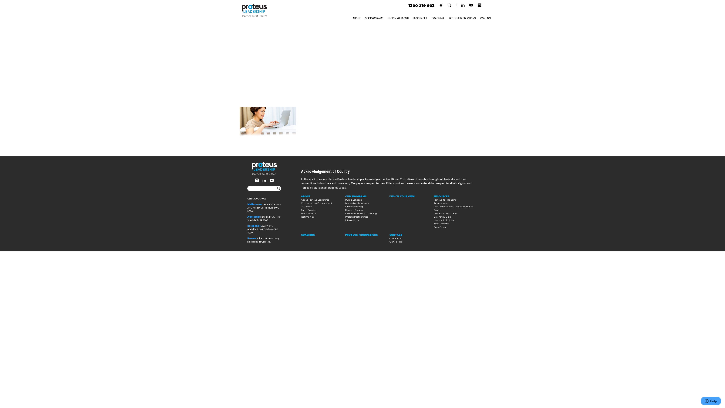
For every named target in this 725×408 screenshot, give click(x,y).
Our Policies (395, 241)
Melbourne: (254, 204)
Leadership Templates (445, 213)
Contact (485, 18)
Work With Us (308, 213)
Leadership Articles (443, 220)
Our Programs (374, 18)
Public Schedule (353, 199)
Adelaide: (253, 216)
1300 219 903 (421, 5)
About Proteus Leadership (315, 199)
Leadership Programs (357, 203)
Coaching (438, 18)
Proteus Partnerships (356, 216)
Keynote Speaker (354, 210)
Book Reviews (441, 223)
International (352, 220)
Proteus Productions (462, 18)
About (356, 18)
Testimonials (307, 216)
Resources (420, 18)
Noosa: (251, 238)
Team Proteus (308, 210)
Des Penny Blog (442, 216)
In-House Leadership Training (361, 213)
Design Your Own (398, 18)
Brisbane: (253, 225)
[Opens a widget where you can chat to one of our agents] (710, 401)
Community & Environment (316, 203)
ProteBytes (439, 227)
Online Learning (354, 206)
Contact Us (395, 238)
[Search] (278, 188)
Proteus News (440, 203)
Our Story (306, 206)
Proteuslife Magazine (444, 199)
